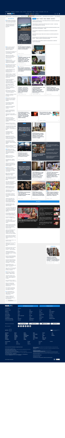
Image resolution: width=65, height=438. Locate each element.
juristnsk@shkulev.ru (25, 354)
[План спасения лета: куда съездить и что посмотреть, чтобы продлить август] (56, 114)
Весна (19, 312)
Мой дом (30, 315)
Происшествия (41, 314)
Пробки (32, 13)
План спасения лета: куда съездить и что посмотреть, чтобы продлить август (46, 113)
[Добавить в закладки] (30, 42)
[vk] (21, 326)
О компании (7, 312)
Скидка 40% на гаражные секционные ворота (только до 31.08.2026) (10, 87)
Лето (30, 314)
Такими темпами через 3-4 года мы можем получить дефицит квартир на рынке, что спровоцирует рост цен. (24, 129)
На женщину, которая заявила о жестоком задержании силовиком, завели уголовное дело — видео (46, 208)
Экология (50, 314)
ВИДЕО (38, 206)
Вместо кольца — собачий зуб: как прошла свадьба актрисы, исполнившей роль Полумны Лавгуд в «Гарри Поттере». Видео (46, 213)
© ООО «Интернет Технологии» (9, 359)
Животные (19, 318)
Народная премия (52, 318)
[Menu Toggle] (6, 14)
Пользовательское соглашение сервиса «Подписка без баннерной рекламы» (42, 357)
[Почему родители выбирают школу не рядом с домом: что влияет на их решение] (38, 49)
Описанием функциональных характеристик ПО (39, 351)
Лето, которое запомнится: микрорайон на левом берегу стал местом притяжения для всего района (24, 69)
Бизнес (19, 311)
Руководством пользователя (36, 350)
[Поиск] (55, 14)
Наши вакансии (7, 315)
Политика (40, 312)
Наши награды (7, 314)
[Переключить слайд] (59, 217)
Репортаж (53, 246)
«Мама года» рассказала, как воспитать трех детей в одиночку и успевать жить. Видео (28, 220)
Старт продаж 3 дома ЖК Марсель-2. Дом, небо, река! (10, 85)
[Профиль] (59, 14)
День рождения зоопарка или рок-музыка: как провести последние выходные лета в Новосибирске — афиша (24, 37)
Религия (40, 318)
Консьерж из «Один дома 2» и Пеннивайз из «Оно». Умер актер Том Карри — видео (45, 222)
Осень (40, 311)
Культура (30, 312)
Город (19, 314)
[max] (25, 326)
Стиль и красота (51, 311)
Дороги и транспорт (21, 315)
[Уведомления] (57, 14)
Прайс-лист (7, 311)
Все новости (11, 18)
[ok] (23, 326)
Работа (40, 315)
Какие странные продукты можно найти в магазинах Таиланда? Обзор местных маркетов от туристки (24, 168)
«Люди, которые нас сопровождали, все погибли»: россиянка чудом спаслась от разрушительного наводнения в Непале (45, 218)
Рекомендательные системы (36, 356)
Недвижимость (31, 318)
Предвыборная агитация (9, 318)
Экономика (51, 315)
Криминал (30, 311)
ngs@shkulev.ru (15, 353)
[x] (28, 326)
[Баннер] (31, 16)
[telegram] (19, 326)
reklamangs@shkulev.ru (36, 347)
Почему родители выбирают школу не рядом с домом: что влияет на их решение (24, 47)
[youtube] (30, 326)
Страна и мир (51, 312)
